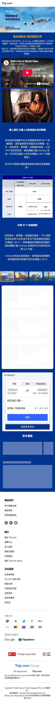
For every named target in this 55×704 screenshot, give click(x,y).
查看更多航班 (27, 426)
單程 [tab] (14, 384)
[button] (50, 3)
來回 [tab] (27, 384)
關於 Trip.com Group (13, 561)
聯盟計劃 (8, 584)
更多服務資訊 (10, 515)
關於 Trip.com (10, 537)
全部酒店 (8, 593)
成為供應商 (9, 598)
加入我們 (8, 547)
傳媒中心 (8, 542)
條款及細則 (9, 551)
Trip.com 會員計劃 (12, 579)
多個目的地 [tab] (41, 384)
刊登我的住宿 (10, 588)
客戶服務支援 (10, 506)
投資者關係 (9, 574)
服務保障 (8, 510)
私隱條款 (8, 556)
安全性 (7, 602)
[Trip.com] (7, 3)
